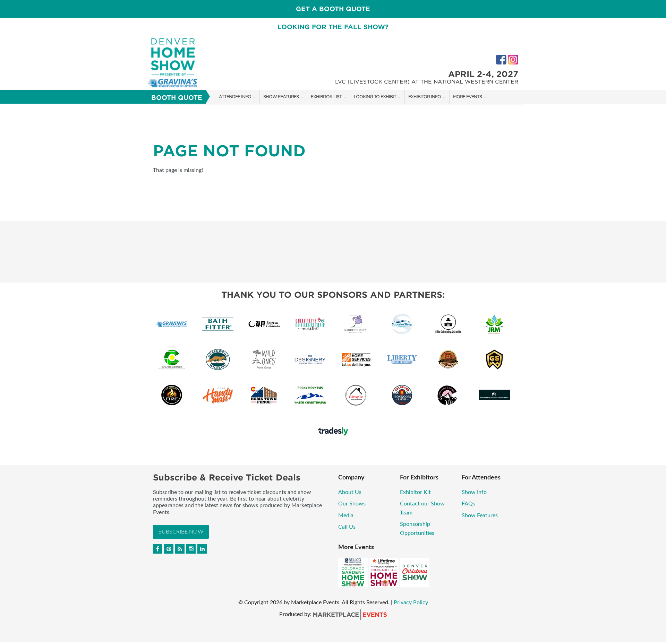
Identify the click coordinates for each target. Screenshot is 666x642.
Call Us (347, 527)
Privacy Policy (411, 602)
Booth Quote (176, 97)
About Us (349, 492)
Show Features (281, 96)
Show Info (474, 492)
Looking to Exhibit (375, 96)
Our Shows (352, 503)
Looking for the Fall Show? (333, 27)
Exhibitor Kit (415, 492)
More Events (467, 96)
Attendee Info (235, 96)
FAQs (468, 503)
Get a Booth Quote (333, 8)
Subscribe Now (181, 532)
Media (345, 515)
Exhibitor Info (424, 96)
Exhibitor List (326, 96)
